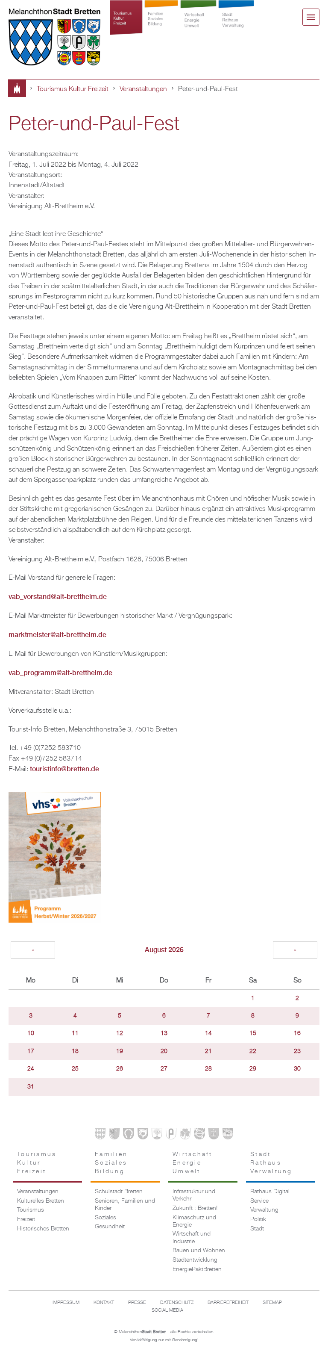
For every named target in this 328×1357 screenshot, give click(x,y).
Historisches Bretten (43, 1229)
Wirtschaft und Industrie (192, 1237)
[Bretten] (100, 1135)
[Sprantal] (228, 1135)
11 (75, 1033)
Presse (137, 1302)
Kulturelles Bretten (40, 1201)
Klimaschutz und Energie (194, 1221)
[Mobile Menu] (310, 17)
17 (30, 1051)
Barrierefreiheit (228, 1302)
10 (30, 1033)
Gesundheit (110, 1227)
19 (119, 1051)
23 (297, 1051)
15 (252, 1033)
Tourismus (30, 1210)
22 (252, 1051)
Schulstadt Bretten (119, 1192)
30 (297, 1069)
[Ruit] (213, 1135)
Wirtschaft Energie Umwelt (198, 26)
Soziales (105, 1218)
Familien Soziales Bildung (161, 26)
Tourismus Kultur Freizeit (126, 26)
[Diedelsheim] (143, 1135)
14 (208, 1033)
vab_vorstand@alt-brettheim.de (58, 597)
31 (30, 1087)
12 (119, 1033)
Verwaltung (264, 1210)
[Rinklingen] (199, 1135)
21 (208, 1051)
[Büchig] (128, 1135)
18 (75, 1051)
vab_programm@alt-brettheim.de (60, 673)
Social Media (167, 1310)
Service (259, 1201)
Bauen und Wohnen (199, 1251)
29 (252, 1069)
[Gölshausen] (171, 1135)
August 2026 (164, 950)
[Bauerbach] (114, 1135)
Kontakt (104, 1302)
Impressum (66, 1302)
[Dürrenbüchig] (157, 1135)
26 (119, 1069)
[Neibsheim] (185, 1135)
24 (30, 1069)
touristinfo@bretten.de (64, 769)
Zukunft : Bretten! (195, 1208)
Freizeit (26, 1219)
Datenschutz (176, 1302)
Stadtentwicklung (195, 1260)
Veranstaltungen (143, 89)
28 (208, 1069)
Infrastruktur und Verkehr (194, 1195)
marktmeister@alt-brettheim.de (57, 635)
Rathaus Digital (270, 1192)
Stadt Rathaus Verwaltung (236, 26)
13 (164, 1033)
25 (75, 1069)
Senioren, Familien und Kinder (125, 1204)
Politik (258, 1219)
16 (297, 1033)
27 (164, 1069)
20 (164, 1051)
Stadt (257, 1229)
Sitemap (272, 1302)
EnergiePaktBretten (197, 1269)
